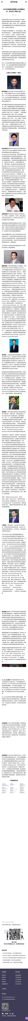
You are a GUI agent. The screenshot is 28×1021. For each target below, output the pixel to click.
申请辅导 (4, 981)
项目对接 (4, 979)
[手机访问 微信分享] (26, 1018)
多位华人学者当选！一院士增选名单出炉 (12, 953)
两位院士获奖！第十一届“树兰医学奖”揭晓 (12, 962)
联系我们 (4, 993)
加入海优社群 (18, 983)
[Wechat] (3, 1013)
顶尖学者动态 (18, 981)
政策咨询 (4, 975)
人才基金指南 (18, 979)
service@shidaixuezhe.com (9, 997)
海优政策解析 (18, 975)
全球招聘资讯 (18, 977)
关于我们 (4, 988)
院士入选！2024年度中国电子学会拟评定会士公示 (14, 957)
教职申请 (4, 977)
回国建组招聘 (5, 983)
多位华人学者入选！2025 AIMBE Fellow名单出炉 (14, 955)
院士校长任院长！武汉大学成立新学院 (12, 960)
